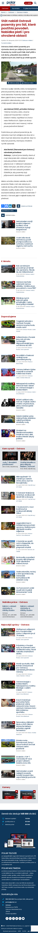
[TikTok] (16, 918)
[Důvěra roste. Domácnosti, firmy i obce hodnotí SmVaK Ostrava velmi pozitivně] (8, 743)
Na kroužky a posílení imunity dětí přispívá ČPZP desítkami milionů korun (25, 560)
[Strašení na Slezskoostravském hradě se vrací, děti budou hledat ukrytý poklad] (8, 433)
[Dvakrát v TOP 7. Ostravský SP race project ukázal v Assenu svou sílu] (8, 760)
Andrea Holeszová (25, 377)
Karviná (30, 549)
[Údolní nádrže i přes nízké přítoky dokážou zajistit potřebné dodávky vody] (8, 419)
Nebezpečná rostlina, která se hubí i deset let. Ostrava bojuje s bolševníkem (25, 386)
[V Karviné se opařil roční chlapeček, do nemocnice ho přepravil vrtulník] (8, 544)
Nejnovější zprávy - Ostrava (15, 624)
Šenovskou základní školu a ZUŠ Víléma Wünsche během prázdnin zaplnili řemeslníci (25, 726)
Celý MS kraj (31, 485)
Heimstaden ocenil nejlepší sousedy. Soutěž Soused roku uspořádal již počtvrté (25, 774)
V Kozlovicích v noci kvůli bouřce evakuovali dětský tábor (25, 510)
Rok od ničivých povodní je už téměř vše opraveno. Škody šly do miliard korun (25, 269)
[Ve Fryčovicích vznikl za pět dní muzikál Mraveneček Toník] (8, 591)
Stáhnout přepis (14, 83)
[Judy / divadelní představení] (10, 456)
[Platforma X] (13, 918)
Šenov (29, 732)
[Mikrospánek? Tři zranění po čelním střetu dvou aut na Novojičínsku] (8, 479)
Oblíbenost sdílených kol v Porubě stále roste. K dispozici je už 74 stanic (25, 632)
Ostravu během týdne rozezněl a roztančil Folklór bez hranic (25, 371)
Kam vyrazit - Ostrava (13, 448)
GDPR (19, 931)
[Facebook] (7, 918)
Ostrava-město (22, 12)
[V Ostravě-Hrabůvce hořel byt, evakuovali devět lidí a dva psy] (8, 496)
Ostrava (5, 8)
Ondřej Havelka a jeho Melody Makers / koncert (27, 464)
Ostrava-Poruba (27, 329)
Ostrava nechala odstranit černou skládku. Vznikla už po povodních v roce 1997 (26, 285)
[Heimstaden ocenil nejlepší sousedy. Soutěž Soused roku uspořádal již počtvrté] (8, 774)
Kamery (6, 787)
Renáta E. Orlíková (25, 676)
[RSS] (20, 918)
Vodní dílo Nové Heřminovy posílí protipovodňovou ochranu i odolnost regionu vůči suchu (24, 242)
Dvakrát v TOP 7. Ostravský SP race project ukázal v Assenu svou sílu (24, 760)
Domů (3, 12)
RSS (25, 931)
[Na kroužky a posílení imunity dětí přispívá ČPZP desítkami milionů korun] (8, 560)
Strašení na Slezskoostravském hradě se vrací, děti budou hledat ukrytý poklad (25, 434)
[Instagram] (10, 918)
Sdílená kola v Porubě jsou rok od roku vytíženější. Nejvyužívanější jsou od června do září (25, 341)
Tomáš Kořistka (6, 43)
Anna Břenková (20, 394)
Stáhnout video (28, 83)
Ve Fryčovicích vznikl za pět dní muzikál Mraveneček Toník (25, 590)
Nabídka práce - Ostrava (15, 602)
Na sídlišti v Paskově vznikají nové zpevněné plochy (25, 357)
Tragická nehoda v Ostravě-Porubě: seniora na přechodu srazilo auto (25, 324)
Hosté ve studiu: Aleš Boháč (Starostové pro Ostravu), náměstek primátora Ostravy (25, 667)
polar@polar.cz (11, 902)
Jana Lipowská (25, 349)
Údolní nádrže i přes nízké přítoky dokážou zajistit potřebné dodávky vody (25, 419)
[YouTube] (23, 918)
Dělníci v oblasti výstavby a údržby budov (9, 608)
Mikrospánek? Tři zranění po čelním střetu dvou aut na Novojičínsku (24, 479)
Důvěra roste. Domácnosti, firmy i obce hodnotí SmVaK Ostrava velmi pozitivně (25, 744)
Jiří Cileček (19, 487)
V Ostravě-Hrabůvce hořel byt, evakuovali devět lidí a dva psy (25, 495)
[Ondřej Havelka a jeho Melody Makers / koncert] (28, 456)
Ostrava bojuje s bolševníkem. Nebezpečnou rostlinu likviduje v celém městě (25, 686)
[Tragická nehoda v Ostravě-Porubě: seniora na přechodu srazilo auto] (8, 324)
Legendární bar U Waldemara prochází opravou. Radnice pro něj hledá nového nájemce (25, 527)
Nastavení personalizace (9, 931)
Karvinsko (16, 8)
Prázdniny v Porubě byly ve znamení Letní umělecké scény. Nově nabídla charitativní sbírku (26, 649)
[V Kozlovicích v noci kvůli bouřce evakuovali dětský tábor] (8, 510)
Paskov (30, 362)
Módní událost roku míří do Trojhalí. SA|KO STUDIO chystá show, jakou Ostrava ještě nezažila (26, 403)
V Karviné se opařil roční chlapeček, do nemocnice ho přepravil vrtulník (25, 544)
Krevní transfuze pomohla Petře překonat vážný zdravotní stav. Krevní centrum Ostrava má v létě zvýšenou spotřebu (26, 706)
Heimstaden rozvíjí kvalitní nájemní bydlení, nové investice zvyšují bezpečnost (24, 225)
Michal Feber (19, 363)
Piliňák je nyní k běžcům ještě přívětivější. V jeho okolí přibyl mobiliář (25, 301)
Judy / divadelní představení (9, 463)
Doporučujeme (8, 316)
